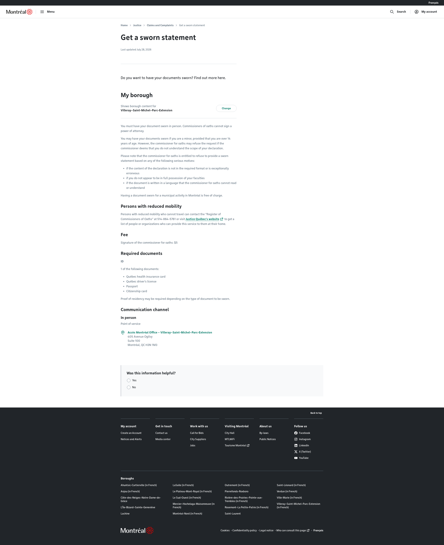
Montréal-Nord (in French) (187, 513)
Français (433, 2)
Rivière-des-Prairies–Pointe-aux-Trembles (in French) (243, 499)
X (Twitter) (305, 451)
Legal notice (266, 530)
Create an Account (131, 433)
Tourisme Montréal (235, 445)
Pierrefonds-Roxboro (236, 491)
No (134, 387)
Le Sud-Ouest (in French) (187, 497)
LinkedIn (304, 445)
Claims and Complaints (160, 25)
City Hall (229, 433)
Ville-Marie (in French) (289, 497)
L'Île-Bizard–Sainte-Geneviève (138, 507)
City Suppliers (198, 439)
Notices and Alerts (131, 439)
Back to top (316, 413)
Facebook (304, 433)
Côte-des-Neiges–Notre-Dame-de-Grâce (141, 499)
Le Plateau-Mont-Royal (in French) (192, 491)
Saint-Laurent (233, 513)
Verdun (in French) (287, 491)
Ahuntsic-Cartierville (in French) (139, 485)
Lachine (125, 513)
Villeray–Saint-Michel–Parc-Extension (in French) (298, 506)
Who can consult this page (291, 530)
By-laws (263, 433)
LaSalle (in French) (183, 485)
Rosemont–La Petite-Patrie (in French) (246, 507)
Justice (137, 25)
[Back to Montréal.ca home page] (19, 11)
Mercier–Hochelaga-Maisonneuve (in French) (194, 506)
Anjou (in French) (130, 491)
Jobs (192, 445)
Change (226, 108)
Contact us (161, 433)
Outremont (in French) (237, 485)
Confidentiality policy (244, 530)
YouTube (304, 458)
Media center (162, 439)
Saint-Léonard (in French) (291, 485)
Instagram (305, 439)
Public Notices (267, 439)
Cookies (225, 530)
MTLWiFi (230, 439)
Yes (134, 380)
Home (124, 25)
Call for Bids (197, 433)
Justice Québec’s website (202, 219)
